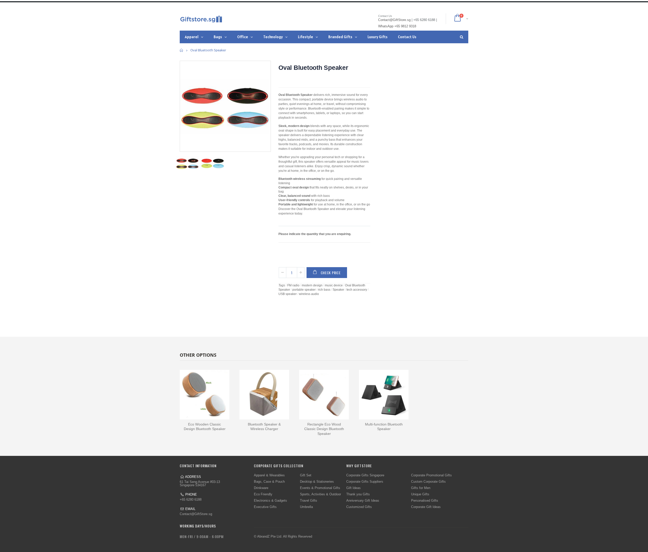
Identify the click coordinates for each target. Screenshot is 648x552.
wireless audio (309, 294)
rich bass (324, 289)
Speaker (338, 289)
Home (182, 50)
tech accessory (357, 289)
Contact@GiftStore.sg (196, 514)
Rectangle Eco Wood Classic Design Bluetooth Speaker (324, 429)
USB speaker (287, 294)
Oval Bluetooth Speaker (313, 67)
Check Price (331, 272)
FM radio (293, 285)
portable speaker (304, 289)
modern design (312, 285)
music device (334, 285)
